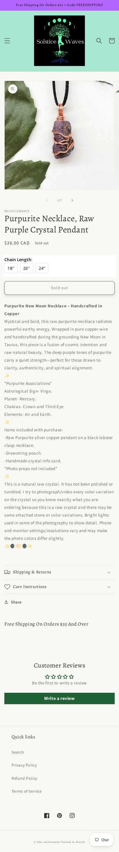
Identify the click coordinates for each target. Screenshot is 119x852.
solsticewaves (52, 841)
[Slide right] (72, 200)
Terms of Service (27, 791)
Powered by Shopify (73, 841)
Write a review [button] (59, 698)
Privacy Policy (24, 765)
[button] (7, 40)
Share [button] (16, 602)
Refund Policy (24, 778)
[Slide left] (46, 200)
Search (18, 752)
